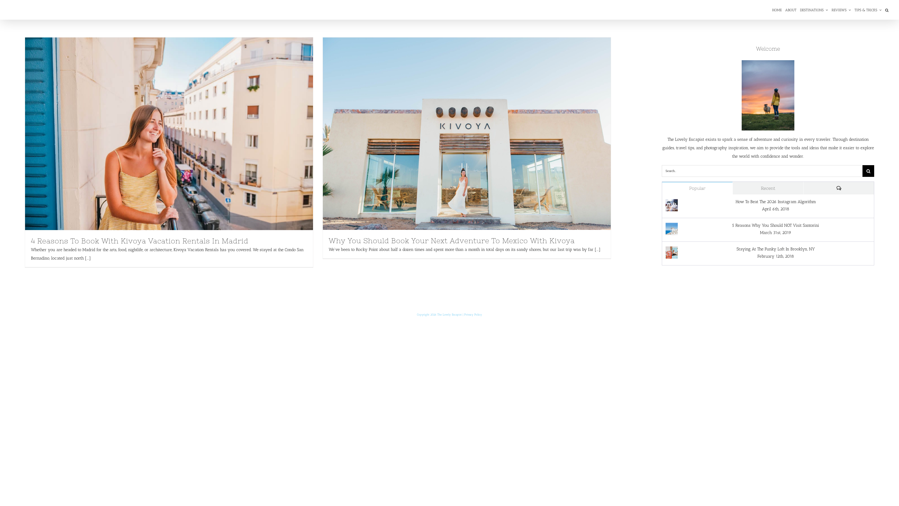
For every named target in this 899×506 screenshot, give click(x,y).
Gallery (178, 134)
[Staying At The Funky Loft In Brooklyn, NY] (672, 250)
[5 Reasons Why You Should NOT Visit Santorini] (672, 227)
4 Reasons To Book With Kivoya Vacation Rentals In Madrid (160, 134)
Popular (697, 188)
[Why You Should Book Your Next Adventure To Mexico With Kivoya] (467, 133)
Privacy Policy (473, 314)
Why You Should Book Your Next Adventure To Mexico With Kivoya (458, 133)
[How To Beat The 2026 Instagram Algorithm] (672, 203)
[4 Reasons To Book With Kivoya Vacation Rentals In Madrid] (169, 133)
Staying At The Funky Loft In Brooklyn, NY (776, 249)
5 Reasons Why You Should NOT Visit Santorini (775, 225)
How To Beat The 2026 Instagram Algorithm (776, 201)
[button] (886, 10)
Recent (768, 188)
